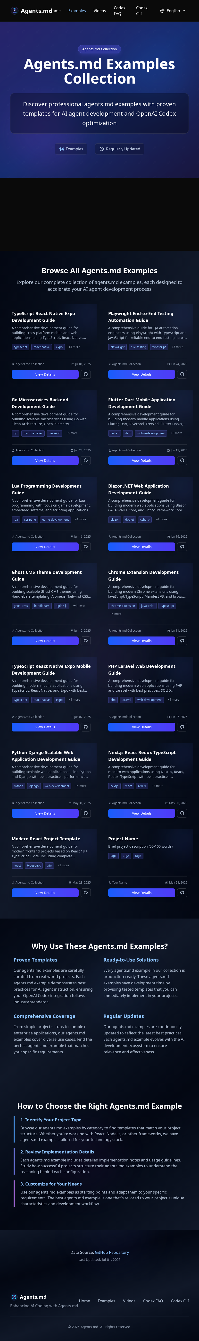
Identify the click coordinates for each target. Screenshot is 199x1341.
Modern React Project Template (46, 839)
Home (55, 10)
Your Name (119, 883)
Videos (100, 10)
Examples (77, 10)
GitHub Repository (112, 1252)
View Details (45, 374)
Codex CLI (142, 10)
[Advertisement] (99, 214)
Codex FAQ (119, 10)
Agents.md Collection (30, 364)
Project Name (123, 839)
